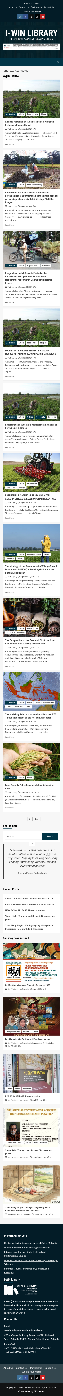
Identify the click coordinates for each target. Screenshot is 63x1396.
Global (43, 114)
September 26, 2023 (28, 577)
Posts (36, 1032)
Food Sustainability (34, 185)
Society (20, 558)
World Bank (19, 707)
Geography (40, 417)
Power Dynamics (40, 1143)
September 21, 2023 (28, 648)
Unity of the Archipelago (15, 488)
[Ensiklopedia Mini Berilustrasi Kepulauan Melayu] (31, 1016)
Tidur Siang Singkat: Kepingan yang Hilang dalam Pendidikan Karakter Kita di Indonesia (29, 927)
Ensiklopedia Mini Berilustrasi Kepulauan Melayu (29, 904)
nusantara (26, 1032)
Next (36, 819)
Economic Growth (34, 555)
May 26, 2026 (12, 1046)
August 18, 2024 (26, 206)
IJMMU (46, 555)
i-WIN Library (31, 33)
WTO (28, 707)
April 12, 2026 (37, 1100)
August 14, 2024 (26, 287)
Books (17, 1089)
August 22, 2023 (26, 722)
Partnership (36, 7)
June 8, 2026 (37, 989)
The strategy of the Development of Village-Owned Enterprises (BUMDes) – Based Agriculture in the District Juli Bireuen (31, 569)
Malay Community (12, 1032)
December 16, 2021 (27, 792)
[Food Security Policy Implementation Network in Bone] (31, 762)
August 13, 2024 (26, 432)
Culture (30, 417)
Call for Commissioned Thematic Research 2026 (29, 898)
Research (27, 978)
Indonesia (52, 417)
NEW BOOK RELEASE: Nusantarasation (25, 910)
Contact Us (24, 7)
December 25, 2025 (39, 1157)
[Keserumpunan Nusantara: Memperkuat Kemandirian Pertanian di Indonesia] (31, 402)
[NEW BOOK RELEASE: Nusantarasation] (31, 1073)
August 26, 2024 (26, 129)
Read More (9, 144)
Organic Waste (33, 265)
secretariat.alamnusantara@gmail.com (23, 1329)
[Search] (58, 62)
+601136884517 (12, 1348)
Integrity (43, 343)
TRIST (8, 707)
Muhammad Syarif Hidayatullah (42, 1043)
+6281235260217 (13, 1351)
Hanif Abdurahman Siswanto (18, 989)
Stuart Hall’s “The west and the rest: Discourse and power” (30, 918)
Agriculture (10, 114)
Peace (17, 978)
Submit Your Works (32, 11)
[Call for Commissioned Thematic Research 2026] (31, 962)
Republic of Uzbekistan (15, 633)
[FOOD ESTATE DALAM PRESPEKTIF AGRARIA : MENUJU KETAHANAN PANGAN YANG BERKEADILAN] (31, 327)
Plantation (46, 265)
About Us (12, 7)
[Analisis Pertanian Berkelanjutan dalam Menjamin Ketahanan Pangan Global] (31, 99)
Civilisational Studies (14, 1143)
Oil (37, 629)
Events (9, 978)
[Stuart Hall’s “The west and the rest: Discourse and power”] (31, 1127)
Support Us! (49, 7)
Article (21, 114)
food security (32, 114)
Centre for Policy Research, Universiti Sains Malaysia (30, 1242)
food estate (31, 343)
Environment (32, 484)
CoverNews (24, 1391)
